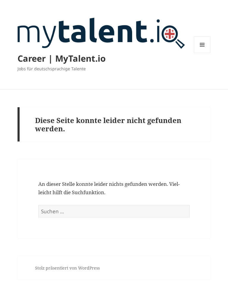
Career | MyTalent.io (62, 58)
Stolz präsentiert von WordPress (67, 268)
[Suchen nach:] (114, 211)
